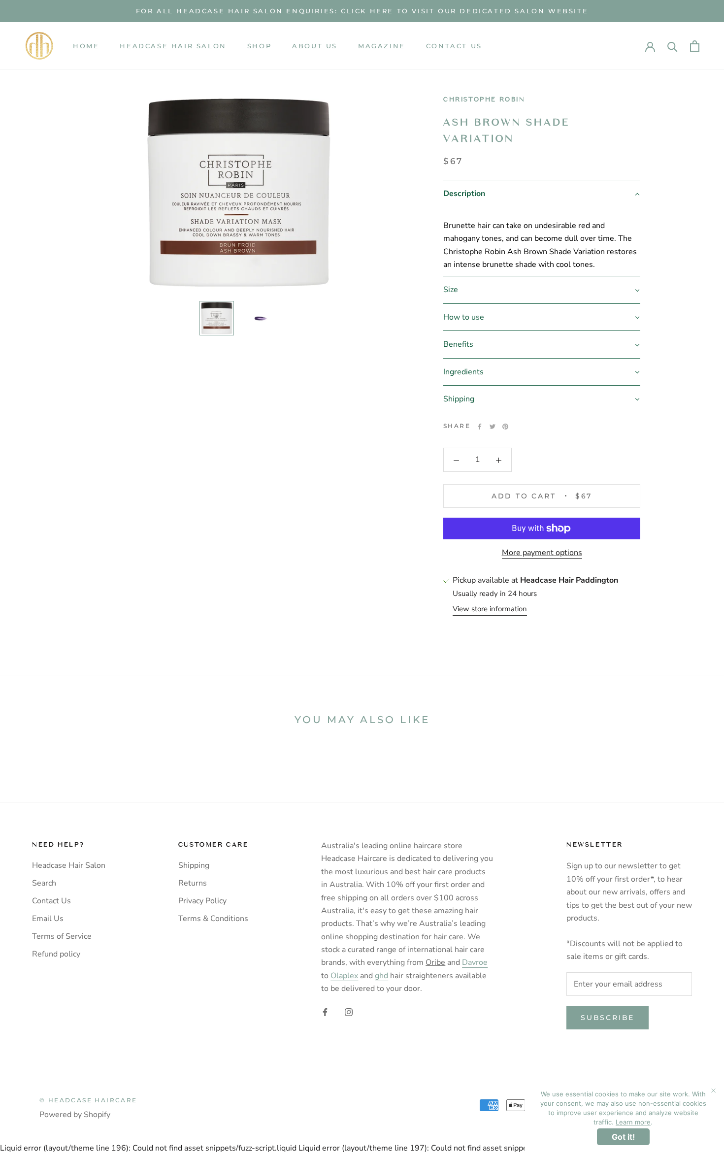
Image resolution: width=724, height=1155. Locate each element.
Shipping (193, 865)
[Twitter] (492, 426)
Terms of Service (62, 936)
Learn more (633, 1122)
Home (86, 46)
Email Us (48, 918)
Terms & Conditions (213, 918)
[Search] (672, 46)
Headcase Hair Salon (173, 46)
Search (44, 883)
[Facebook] (480, 426)
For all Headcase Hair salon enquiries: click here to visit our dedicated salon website (362, 11)
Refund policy (56, 954)
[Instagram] (349, 1011)
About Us (314, 46)
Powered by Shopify (74, 1114)
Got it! (623, 1137)
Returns (192, 883)
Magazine (381, 46)
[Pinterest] (505, 426)
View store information (490, 609)
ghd (381, 975)
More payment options (542, 552)
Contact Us (454, 46)
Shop (259, 46)
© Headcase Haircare (88, 1100)
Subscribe (607, 1017)
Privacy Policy (202, 900)
